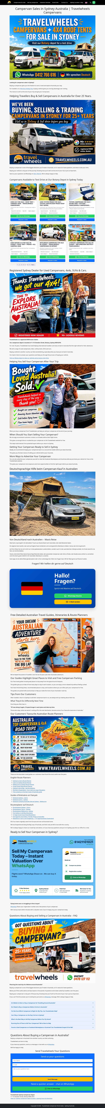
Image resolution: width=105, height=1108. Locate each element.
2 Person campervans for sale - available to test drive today (81, 249)
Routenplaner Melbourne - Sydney (23, 811)
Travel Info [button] (55, 2)
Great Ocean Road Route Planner (22, 786)
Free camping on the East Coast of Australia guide (27, 792)
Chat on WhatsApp (79, 877)
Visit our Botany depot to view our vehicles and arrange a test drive (29, 358)
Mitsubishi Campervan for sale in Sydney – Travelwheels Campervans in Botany (52, 244)
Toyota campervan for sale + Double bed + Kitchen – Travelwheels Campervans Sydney (80, 203)
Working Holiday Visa (26, 89)
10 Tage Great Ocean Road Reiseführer (24, 815)
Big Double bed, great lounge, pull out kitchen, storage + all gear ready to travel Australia (81, 208)
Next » (33, 265)
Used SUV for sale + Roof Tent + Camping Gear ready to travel (23, 208)
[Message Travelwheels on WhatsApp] (93, 2)
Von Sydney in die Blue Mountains (23, 813)
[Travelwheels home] (9, 2)
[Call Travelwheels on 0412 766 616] (90, 2)
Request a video (23, 219)
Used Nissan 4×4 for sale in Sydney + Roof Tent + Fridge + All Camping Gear (23, 244)
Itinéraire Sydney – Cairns (20, 798)
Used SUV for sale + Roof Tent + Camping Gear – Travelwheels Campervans (22, 203)
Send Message (52, 1079)
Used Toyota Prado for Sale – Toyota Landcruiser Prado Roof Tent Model (52, 203)
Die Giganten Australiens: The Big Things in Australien (28, 817)
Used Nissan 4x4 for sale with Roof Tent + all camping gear (22, 249)
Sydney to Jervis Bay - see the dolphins (24, 788)
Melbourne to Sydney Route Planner (23, 784)
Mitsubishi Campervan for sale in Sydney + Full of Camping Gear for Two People (51, 249)
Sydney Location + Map (76, 2)
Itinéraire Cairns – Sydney (20, 800)
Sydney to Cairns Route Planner (22, 781)
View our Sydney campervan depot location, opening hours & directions (31, 1098)
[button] (86, 2)
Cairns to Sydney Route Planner (22, 783)
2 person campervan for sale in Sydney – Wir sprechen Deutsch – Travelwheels (81, 244)
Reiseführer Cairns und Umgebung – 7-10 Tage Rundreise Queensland (33, 818)
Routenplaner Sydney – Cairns (21, 807)
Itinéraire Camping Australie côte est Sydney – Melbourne (29, 801)
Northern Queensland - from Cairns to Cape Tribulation (29, 790)
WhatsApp (14, 907)
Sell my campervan (32, 2)
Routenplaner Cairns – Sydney (21, 809)
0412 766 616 (37, 174)
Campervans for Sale (20, 2)
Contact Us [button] (64, 2)
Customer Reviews (45, 2)
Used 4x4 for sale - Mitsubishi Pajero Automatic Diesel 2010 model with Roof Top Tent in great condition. (52, 208)
